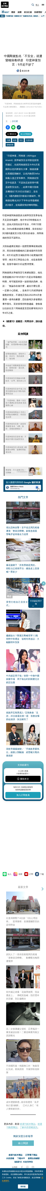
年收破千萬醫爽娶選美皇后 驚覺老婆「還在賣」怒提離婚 (16, 367)
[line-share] (13, 127)
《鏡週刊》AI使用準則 (23, 1161)
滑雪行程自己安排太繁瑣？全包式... (23, 603)
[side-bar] (43, 5)
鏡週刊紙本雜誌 (27, 1123)
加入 (10, 874)
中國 (8, 140)
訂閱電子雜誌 (31, 1154)
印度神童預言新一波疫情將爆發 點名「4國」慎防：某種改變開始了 (16, 426)
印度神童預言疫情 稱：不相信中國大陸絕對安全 (16, 437)
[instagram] (27, 1167)
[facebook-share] (8, 127)
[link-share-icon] (19, 127)
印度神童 (29, 140)
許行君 (15, 121)
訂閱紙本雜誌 (5, 4)
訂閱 (31, 874)
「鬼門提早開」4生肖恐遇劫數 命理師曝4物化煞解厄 (16, 344)
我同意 (23, 1186)
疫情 (14, 140)
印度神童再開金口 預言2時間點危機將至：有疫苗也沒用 (16, 414)
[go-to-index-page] (18, 70)
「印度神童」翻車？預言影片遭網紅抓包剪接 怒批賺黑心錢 (16, 402)
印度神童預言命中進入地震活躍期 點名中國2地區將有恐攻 (16, 391)
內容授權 (10, 1158)
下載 (42, 874)
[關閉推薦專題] (44, 583)
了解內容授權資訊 (28, 1127)
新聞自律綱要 (34, 1158)
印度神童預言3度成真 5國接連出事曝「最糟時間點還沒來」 (16, 449)
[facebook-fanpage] (22, 1167)
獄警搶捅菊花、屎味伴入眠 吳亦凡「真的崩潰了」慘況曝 (16, 356)
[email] (33, 1167)
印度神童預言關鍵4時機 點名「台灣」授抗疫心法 (16, 379)
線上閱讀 (23, 1143)
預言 (21, 140)
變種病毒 (10, 144)
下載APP (21, 1158)
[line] (15, 1167)
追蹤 (20, 874)
